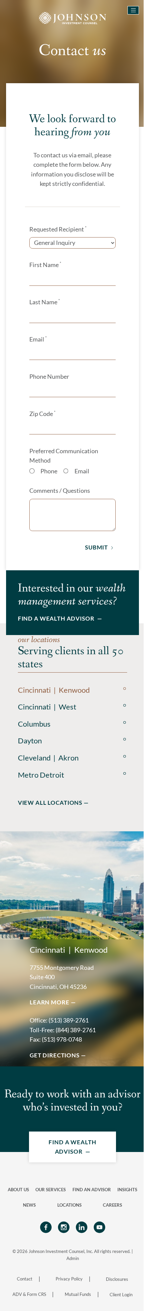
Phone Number (49, 376)
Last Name (44, 302)
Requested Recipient (57, 229)
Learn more (49, 1002)
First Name (45, 264)
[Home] (72, 17)
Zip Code (42, 413)
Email (38, 339)
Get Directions (55, 1055)
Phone (48, 471)
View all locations (50, 802)
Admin (72, 1258)
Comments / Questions (59, 490)
